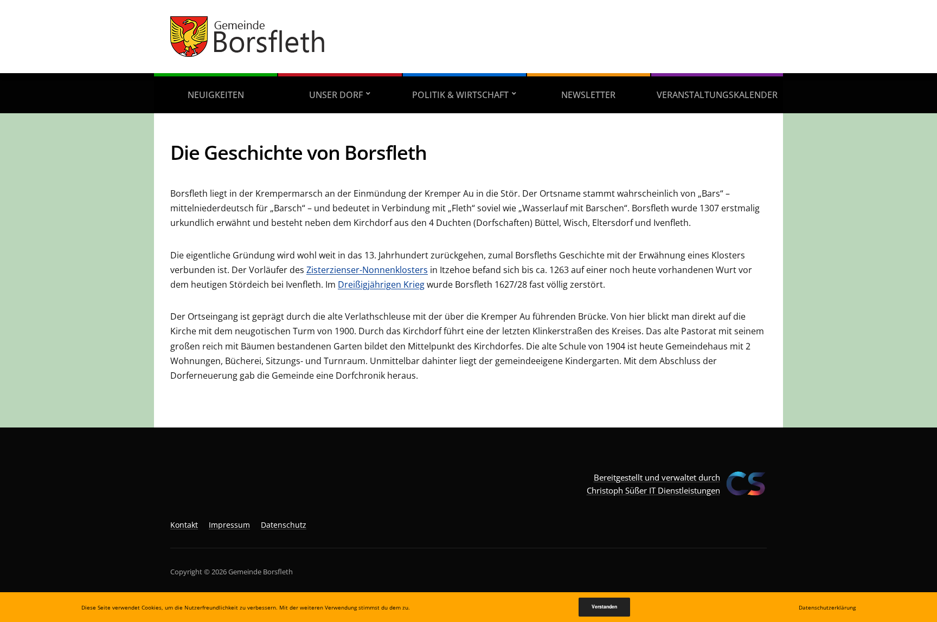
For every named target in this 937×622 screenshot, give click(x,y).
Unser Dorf (336, 95)
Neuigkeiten (216, 95)
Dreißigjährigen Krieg (381, 284)
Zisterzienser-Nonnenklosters (367, 270)
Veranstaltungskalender (717, 95)
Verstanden (604, 606)
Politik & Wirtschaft (460, 95)
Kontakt (184, 525)
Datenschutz (283, 525)
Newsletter (588, 95)
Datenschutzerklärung (827, 607)
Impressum (229, 525)
